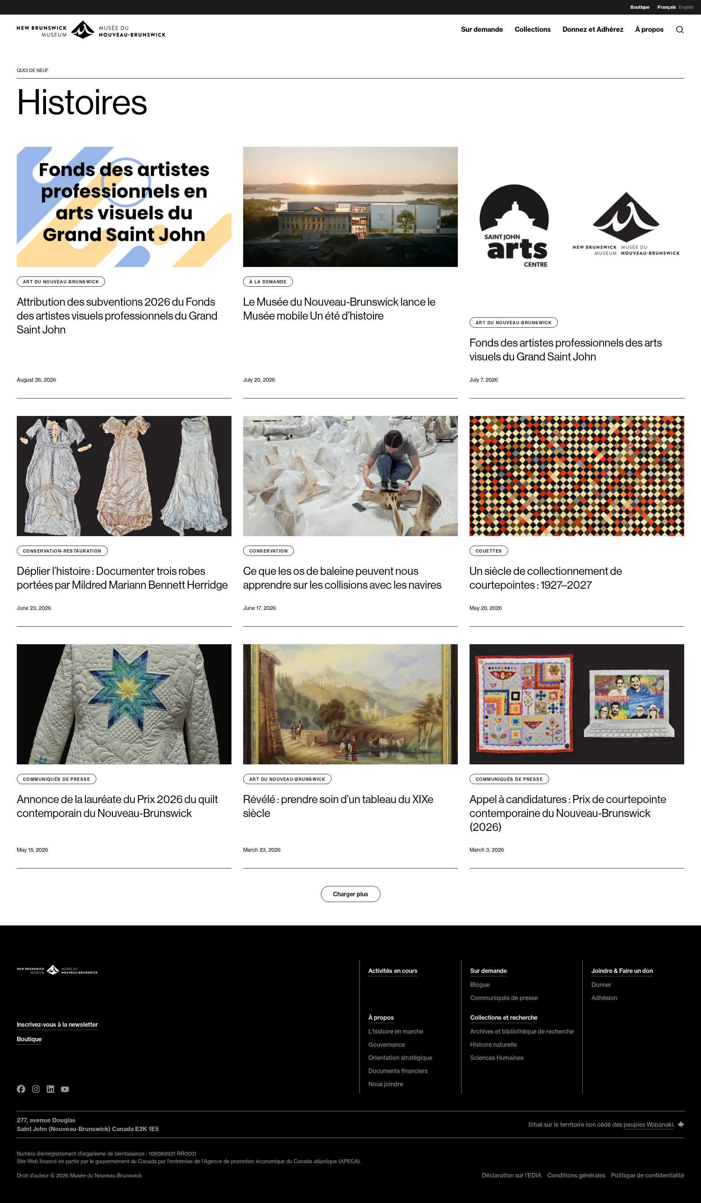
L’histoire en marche (395, 1031)
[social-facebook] (21, 1089)
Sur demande (482, 29)
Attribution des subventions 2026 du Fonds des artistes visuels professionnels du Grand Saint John (117, 316)
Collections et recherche (503, 1017)
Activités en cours (393, 970)
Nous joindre (385, 1084)
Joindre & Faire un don (622, 970)
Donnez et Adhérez (593, 29)
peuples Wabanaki (648, 1124)
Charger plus (350, 894)
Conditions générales (576, 1175)
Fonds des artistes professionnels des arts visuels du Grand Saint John (566, 350)
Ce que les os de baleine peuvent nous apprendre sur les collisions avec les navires (342, 578)
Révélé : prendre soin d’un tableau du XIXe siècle (338, 806)
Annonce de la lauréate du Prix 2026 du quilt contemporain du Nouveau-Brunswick (117, 806)
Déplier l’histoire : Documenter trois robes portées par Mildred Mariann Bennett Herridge (122, 578)
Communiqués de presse (56, 779)
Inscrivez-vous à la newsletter (57, 1024)
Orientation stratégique (400, 1057)
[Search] (679, 29)
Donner (601, 984)
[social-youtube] (65, 1089)
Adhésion (604, 997)
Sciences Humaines (497, 1057)
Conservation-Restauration (62, 551)
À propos (649, 29)
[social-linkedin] (50, 1089)
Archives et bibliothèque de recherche (522, 1031)
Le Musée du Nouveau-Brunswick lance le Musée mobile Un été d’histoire (339, 309)
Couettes (489, 551)
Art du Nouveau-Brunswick (61, 281)
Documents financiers (398, 1070)
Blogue (480, 984)
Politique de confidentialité (647, 1175)
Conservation (268, 551)
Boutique (640, 7)
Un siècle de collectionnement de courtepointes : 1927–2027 (546, 578)
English (686, 7)
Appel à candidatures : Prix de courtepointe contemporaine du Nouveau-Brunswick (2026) (568, 813)
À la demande (268, 281)
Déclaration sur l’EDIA (511, 1175)
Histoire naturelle (493, 1044)
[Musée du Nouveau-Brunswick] (91, 29)
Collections (533, 29)
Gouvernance (386, 1044)
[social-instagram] (35, 1089)
